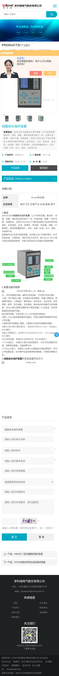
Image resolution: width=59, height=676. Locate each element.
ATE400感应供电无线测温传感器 (29, 562)
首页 (16, 603)
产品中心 (16, 608)
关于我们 (43, 603)
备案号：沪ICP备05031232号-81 (28, 662)
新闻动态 (43, 608)
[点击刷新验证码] (29, 521)
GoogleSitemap (14, 669)
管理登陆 (16, 665)
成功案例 (43, 612)
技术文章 (16, 612)
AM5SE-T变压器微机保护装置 (28, 554)
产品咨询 (15, 168)
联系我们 (44, 168)
